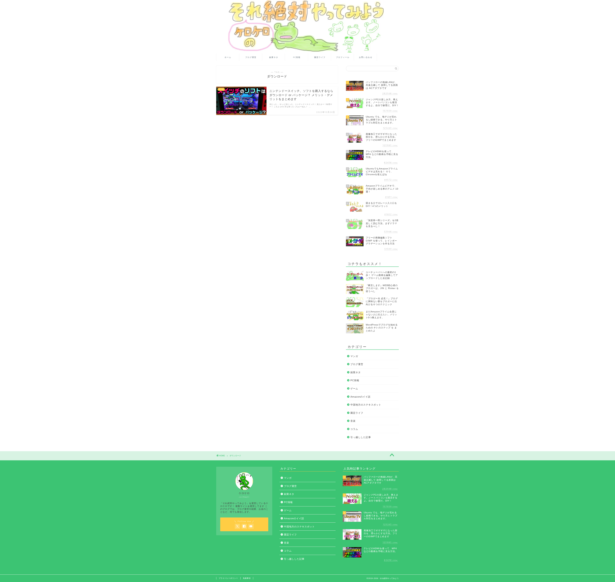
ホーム (228, 57)
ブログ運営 (250, 57)
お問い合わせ (365, 57)
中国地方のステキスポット (365, 404)
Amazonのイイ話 (360, 396)
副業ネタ (273, 57)
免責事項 (247, 578)
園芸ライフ (319, 57)
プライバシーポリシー (228, 578)
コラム (354, 429)
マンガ (354, 356)
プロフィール (342, 57)
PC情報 (296, 57)
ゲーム (354, 388)
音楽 (353, 420)
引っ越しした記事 (360, 437)
